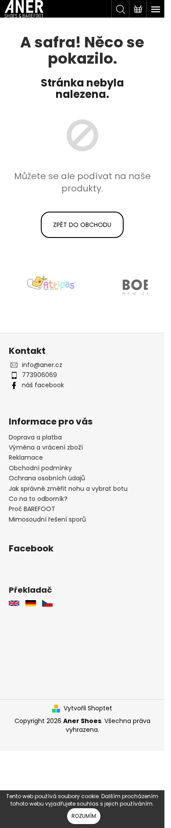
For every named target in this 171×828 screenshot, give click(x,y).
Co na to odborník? (38, 498)
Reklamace (26, 457)
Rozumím (83, 816)
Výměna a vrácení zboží (46, 447)
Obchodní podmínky (40, 468)
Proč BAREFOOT (32, 508)
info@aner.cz (42, 364)
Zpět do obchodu (82, 224)
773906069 (39, 375)
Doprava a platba (35, 437)
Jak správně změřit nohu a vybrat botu (68, 488)
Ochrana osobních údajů (47, 478)
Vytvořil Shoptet (88, 708)
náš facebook (43, 385)
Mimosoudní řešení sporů (47, 519)
